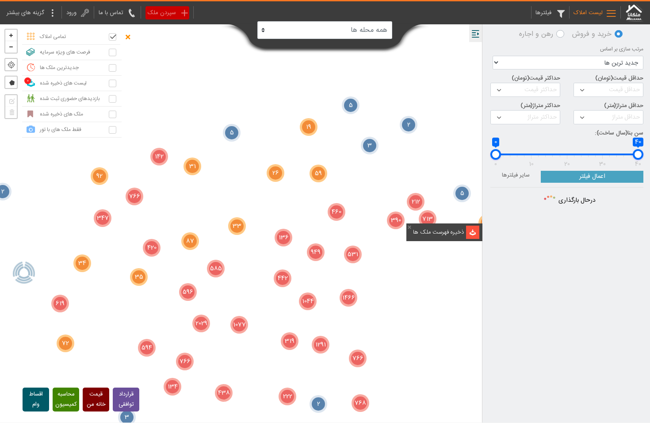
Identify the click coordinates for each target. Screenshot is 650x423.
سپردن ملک (162, 13)
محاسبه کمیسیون (66, 399)
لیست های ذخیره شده (63, 83)
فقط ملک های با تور (60, 129)
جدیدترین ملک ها (59, 67)
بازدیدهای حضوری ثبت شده (70, 98)
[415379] (24, 272)
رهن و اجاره (536, 34)
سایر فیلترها (516, 175)
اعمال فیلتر (592, 176)
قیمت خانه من (96, 399)
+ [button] (11, 35)
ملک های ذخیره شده (61, 114)
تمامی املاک (53, 36)
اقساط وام (36, 399)
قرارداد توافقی (126, 399)
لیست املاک (588, 13)
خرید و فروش (592, 34)
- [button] (11, 47)
